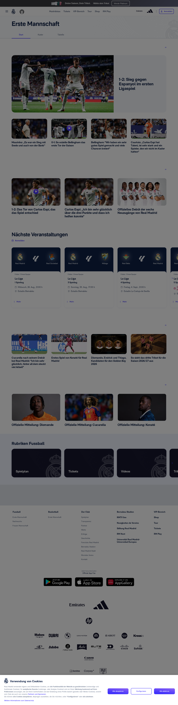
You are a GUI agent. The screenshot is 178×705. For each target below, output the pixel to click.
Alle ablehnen (164, 691)
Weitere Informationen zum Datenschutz (19, 701)
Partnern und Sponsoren (37, 694)
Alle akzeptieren (118, 691)
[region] (89, 690)
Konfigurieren (141, 691)
